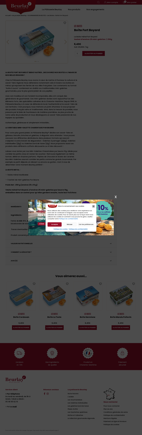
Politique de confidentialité (78, 229)
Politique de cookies (61, 229)
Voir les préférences (86, 224)
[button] (93, 206)
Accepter (54, 224)
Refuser (69, 224)
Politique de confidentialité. (68, 219)
